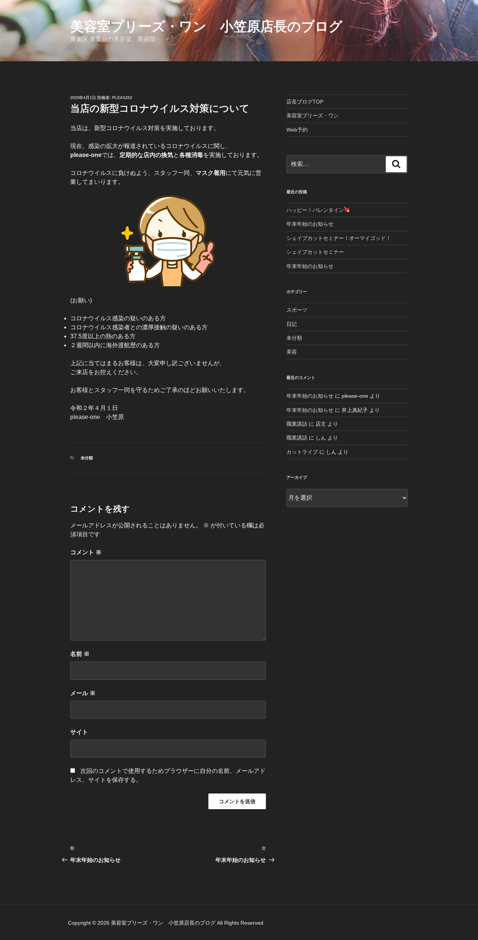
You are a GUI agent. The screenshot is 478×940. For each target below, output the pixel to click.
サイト (79, 732)
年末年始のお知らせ (309, 224)
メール (83, 693)
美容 (291, 352)
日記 (291, 324)
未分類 (87, 458)
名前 (80, 654)
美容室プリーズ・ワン (312, 115)
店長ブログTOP (304, 102)
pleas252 (122, 97)
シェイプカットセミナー (315, 252)
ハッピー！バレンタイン (315, 210)
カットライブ (302, 452)
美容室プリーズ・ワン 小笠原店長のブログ (206, 26)
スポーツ (296, 310)
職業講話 (296, 424)
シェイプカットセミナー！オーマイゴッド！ (338, 238)
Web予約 (297, 130)
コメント (86, 552)
